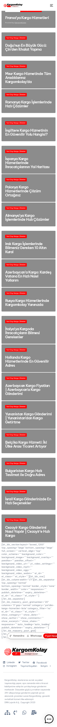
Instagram (12, 666)
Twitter (25, 662)
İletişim (44, 666)
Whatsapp (36, 635)
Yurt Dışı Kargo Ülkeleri (16, 38)
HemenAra (18, 635)
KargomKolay (20, 23)
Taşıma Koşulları (28, 666)
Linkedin (11, 662)
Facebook (42, 662)
